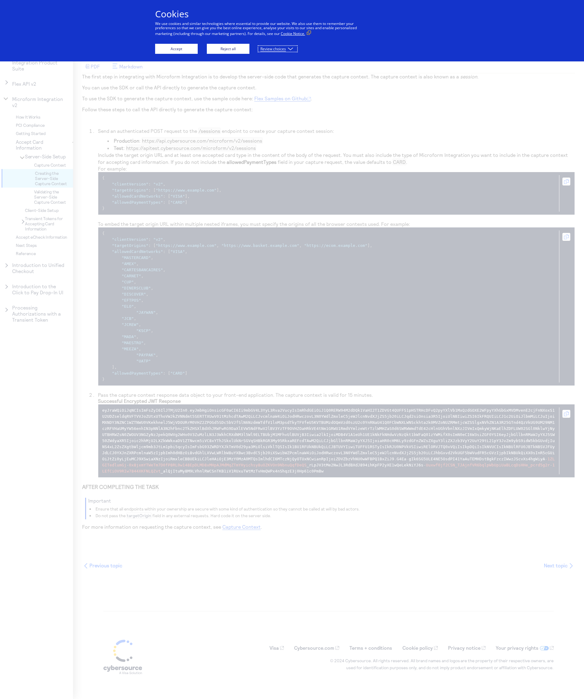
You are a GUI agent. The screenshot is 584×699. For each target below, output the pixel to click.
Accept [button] (176, 48)
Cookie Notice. (293, 33)
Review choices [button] (273, 48)
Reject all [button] (228, 48)
